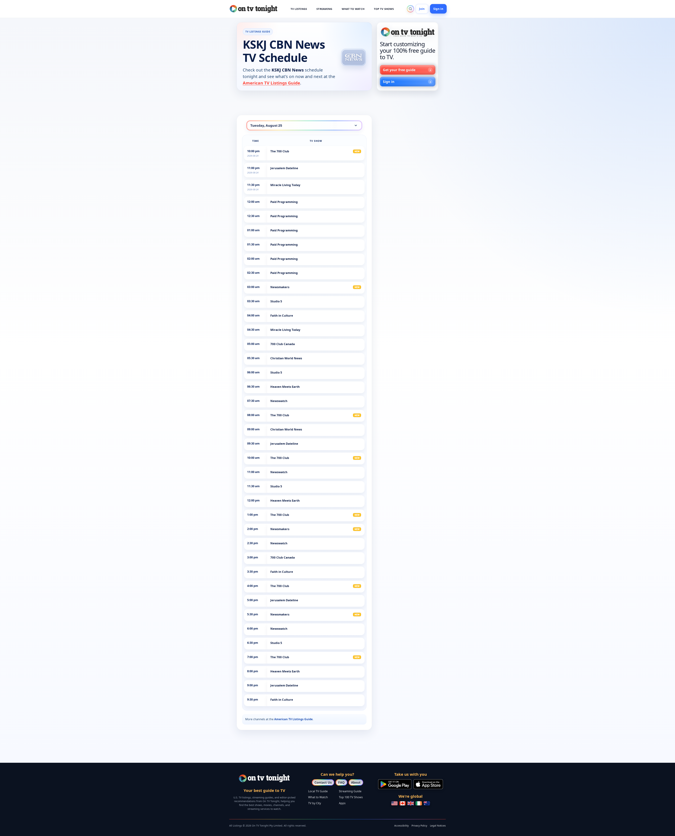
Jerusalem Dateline (284, 168)
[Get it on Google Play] (394, 784)
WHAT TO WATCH (353, 9)
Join (422, 9)
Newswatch (278, 401)
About (356, 782)
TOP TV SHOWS (384, 9)
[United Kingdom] (410, 803)
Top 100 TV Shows (351, 797)
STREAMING (324, 9)
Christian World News (286, 358)
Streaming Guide (350, 791)
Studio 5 (276, 301)
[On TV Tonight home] (407, 32)
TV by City (314, 803)
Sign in (438, 9)
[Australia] (427, 803)
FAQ (341, 782)
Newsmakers (279, 287)
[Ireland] (419, 803)
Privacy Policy (419, 825)
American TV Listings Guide (271, 83)
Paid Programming (284, 202)
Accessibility (401, 825)
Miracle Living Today (285, 185)
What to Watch (318, 797)
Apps (342, 803)
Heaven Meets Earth (285, 387)
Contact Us (323, 782)
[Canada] (402, 803)
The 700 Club (279, 151)
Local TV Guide (318, 791)
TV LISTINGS (299, 9)
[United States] (394, 803)
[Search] (410, 8)
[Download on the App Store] (428, 784)
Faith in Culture (281, 315)
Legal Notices (438, 825)
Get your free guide (399, 69)
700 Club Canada (282, 344)
